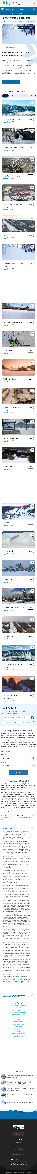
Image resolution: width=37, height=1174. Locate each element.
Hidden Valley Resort (18, 1016)
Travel (14, 9)
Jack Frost (18, 1017)
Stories (21, 9)
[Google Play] (14, 1164)
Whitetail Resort (18, 1036)
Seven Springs (18, 1026)
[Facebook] (26, 1160)
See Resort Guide (11, 82)
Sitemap (18, 1151)
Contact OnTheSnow (18, 1140)
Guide (4, 21)
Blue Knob (5, 885)
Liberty (18, 1019)
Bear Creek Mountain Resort (18, 1005)
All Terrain (13, 96)
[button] (34, 9)
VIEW (30, 119)
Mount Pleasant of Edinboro (18, 1023)
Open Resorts (30, 21)
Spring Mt (17, 976)
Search (18, 772)
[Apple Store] (24, 1164)
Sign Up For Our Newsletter (18, 1144)
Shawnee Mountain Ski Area (18, 1028)
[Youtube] (12, 1160)
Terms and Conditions (18, 1149)
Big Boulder (18, 1007)
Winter (14, 13)
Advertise (18, 1142)
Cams (21, 21)
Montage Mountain (18, 1021)
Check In (3, 754)
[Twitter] (16, 1160)
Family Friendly (24, 96)
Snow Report (12, 21)
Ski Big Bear (12, 959)
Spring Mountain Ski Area (18, 1033)
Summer (20, 13)
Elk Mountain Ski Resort (18, 1014)
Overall (5, 96)
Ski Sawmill (21, 978)
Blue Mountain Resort (18, 1010)
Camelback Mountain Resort (18, 1012)
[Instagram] (21, 1160)
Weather (7, 9)
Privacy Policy (18, 1147)
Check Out (4, 762)
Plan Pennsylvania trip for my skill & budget (17, 722)
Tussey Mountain (18, 1035)
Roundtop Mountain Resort (18, 1024)
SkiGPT (28, 9)
